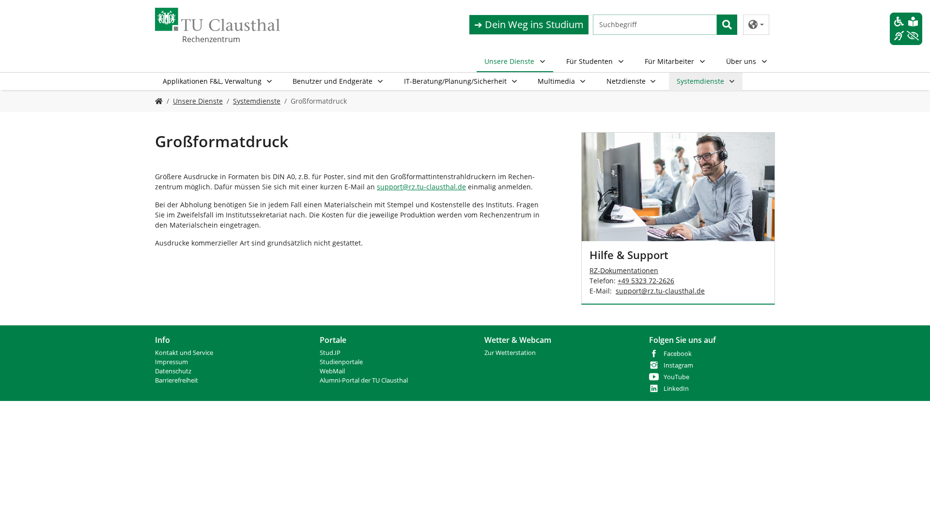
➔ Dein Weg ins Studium (529, 24)
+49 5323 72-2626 (646, 280)
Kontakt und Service (184, 353)
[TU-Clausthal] (217, 19)
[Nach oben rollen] (910, 503)
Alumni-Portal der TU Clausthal (364, 380)
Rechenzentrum (211, 39)
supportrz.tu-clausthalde (421, 186)
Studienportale (341, 362)
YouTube (676, 377)
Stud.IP (330, 353)
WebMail (332, 371)
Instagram (678, 365)
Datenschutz (173, 371)
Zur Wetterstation (510, 353)
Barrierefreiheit (176, 380)
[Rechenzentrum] (159, 101)
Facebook (678, 354)
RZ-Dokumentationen (623, 270)
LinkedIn (676, 389)
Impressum (171, 362)
